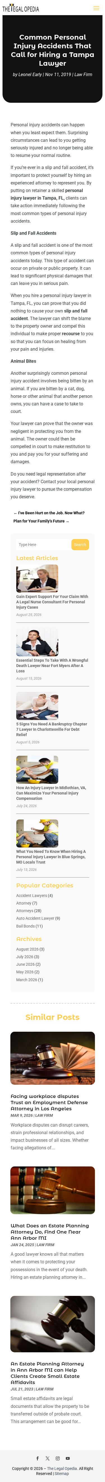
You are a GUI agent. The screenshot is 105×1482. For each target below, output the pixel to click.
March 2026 (26, 980)
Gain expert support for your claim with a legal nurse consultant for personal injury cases (52, 601)
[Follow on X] (48, 1458)
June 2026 (25, 964)
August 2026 (27, 949)
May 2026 (25, 972)
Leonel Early (30, 74)
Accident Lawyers (31, 895)
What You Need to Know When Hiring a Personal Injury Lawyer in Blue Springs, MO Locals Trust (51, 856)
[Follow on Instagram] (58, 1458)
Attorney (23, 903)
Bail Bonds (25, 926)
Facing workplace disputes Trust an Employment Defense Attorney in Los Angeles (49, 1102)
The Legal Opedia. (62, 1468)
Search (80, 544)
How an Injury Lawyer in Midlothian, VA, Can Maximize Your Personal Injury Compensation (51, 793)
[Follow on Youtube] (68, 1458)
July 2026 (24, 956)
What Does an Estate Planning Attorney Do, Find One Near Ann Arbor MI (50, 1232)
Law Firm (83, 74)
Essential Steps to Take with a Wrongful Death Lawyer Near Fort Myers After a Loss (52, 665)
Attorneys (24, 910)
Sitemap (62, 1473)
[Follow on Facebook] (37, 1458)
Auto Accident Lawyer (35, 918)
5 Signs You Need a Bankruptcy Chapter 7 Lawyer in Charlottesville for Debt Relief (51, 729)
